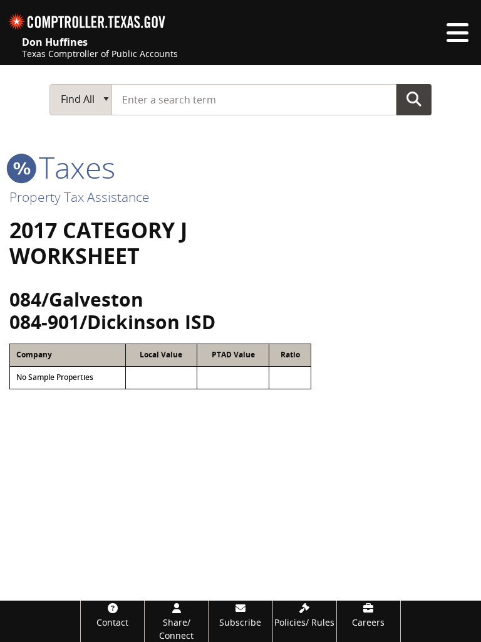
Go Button (414, 99)
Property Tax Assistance (79, 197)
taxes (73, 167)
